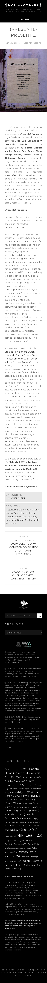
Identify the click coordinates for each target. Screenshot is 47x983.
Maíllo (8, 359)
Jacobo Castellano (24, 803)
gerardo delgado (19, 792)
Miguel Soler (10, 836)
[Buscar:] (23, 615)
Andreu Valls (28, 362)
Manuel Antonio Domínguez (16, 822)
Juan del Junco (17, 814)
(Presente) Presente (31, 43)
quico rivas (26, 848)
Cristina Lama (30, 777)
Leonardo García (14, 355)
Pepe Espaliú (15, 848)
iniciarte (10, 803)
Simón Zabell (13, 869)
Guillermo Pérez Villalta (22, 799)
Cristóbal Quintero (16, 781)
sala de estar (32, 865)
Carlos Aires (12, 777)
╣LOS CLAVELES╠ (23, 4)
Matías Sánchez (22, 829)
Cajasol (35, 773)
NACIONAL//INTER (15, 498)
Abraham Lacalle (15, 769)
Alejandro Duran (15, 509)
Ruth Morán (17, 865)
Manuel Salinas (34, 822)
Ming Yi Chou (13, 840)
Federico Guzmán (19, 788)
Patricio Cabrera (16, 844)
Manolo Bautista (28, 818)
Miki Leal (29, 835)
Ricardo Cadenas (30, 857)
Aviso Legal (22, 975)
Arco (23, 773)
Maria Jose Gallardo (17, 825)
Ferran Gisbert (32, 355)
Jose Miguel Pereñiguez (23, 810)
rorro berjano (13, 861)
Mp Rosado (31, 840)
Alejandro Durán (26, 352)
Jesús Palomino (23, 807)
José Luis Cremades (25, 516)
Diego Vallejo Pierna (17, 513)
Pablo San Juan (20, 359)
